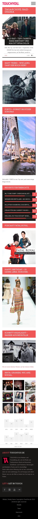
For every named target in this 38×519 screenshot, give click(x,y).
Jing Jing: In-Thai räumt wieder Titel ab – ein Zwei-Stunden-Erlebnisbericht (19, 216)
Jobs (19, 516)
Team (19, 508)
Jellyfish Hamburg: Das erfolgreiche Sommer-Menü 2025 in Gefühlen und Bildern (19, 205)
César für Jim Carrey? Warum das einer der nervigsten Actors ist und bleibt (19, 210)
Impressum (19, 512)
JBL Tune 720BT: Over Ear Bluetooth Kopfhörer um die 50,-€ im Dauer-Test (19, 193)
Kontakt (19, 505)
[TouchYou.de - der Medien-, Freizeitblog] (10, 3)
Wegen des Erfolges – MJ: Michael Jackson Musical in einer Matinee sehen (19, 199)
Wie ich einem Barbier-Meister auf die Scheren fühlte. (18, 367)
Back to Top (18, 446)
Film (6, 55)
